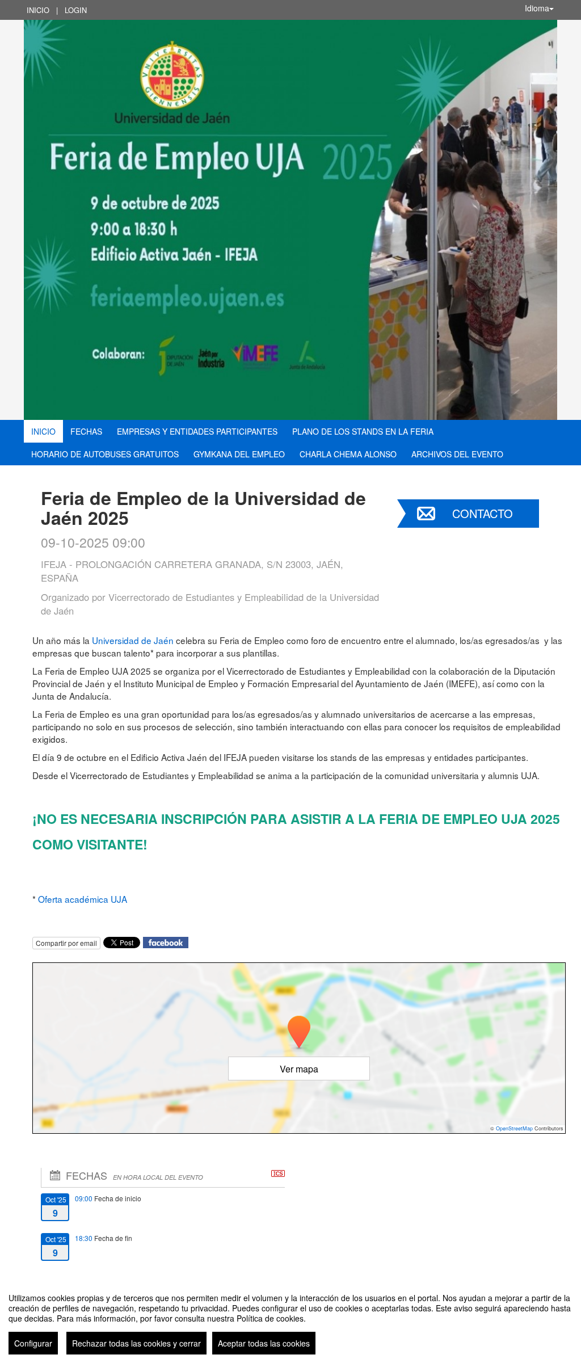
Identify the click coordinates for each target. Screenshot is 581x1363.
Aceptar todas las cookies (264, 1343)
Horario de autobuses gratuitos (105, 454)
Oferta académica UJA (82, 899)
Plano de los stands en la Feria (362, 431)
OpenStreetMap (514, 1128)
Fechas (86, 431)
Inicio (38, 10)
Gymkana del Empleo (239, 454)
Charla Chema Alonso (348, 454)
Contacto (482, 513)
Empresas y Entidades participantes (197, 431)
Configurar (33, 1343)
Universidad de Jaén (133, 640)
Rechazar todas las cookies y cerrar (136, 1343)
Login (76, 10)
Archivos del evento (457, 454)
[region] (290, 1319)
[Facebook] (165, 941)
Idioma (537, 8)
